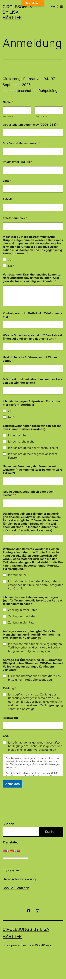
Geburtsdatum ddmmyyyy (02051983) (31, 124)
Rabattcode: (11, 717)
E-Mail (8, 199)
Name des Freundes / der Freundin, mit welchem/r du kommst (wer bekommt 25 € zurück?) (32, 470)
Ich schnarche (17, 435)
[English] (4, 850)
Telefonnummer (15, 218)
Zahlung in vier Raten (22, 622)
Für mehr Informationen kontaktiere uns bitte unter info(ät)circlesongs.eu (34, 677)
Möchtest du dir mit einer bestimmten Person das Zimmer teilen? (32, 381)
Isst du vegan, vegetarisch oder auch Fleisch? (28, 493)
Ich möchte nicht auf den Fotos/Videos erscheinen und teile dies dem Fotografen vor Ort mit (35, 584)
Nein (11, 265)
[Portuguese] (18, 850)
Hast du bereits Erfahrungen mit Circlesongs (30, 359)
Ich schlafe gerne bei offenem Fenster (33, 447)
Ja (9, 259)
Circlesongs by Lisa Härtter (17, 12)
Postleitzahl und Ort (17, 162)
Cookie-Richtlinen (16, 888)
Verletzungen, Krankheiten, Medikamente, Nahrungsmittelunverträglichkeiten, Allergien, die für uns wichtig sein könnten (32, 278)
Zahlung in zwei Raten (22, 610)
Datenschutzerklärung (19, 879)
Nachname (41, 116)
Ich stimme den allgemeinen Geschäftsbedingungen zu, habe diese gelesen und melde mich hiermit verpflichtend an (35, 746)
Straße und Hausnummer (21, 143)
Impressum (11, 870)
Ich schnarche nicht (21, 441)
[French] (7, 850)
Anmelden (12, 784)
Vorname (8, 116)
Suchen (8, 824)
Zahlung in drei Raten (22, 616)
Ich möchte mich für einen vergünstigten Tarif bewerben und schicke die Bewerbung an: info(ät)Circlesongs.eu (35, 647)
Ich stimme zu (17, 575)
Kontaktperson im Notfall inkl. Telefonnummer (32, 315)
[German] (11, 850)
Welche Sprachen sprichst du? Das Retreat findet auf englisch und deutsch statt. (32, 337)
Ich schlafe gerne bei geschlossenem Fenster (32, 455)
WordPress (43, 945)
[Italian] (14, 850)
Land (7, 180)
